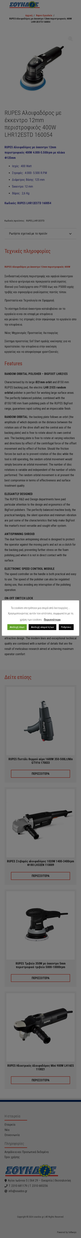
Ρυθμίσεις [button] (66, 627)
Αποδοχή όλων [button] (17, 627)
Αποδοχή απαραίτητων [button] (42, 627)
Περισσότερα (52, 619)
